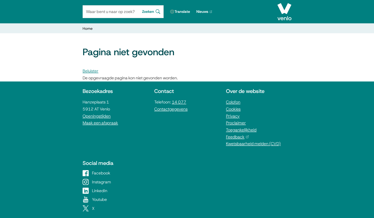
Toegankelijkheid (241, 129)
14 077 (179, 102)
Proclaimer (236, 122)
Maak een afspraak (100, 122)
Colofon (233, 102)
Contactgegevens (171, 109)
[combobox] (111, 11)
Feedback (236, 136)
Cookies (233, 109)
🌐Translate (180, 11)
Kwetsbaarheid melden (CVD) (253, 143)
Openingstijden (97, 116)
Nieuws (205, 13)
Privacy (233, 116)
